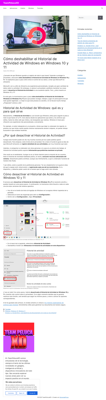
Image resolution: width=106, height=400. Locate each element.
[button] (102, 8)
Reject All (21, 393)
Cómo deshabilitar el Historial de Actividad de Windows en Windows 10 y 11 (89, 36)
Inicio (4, 8)
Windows (31, 8)
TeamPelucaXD (11, 3)
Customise (11, 393)
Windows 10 (14, 311)
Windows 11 (22, 311)
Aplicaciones (13, 8)
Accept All (32, 393)
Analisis (23, 8)
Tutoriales (40, 8)
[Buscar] (100, 18)
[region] (21, 388)
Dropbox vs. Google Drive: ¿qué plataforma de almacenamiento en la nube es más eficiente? (30, 313)
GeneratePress (64, 397)
